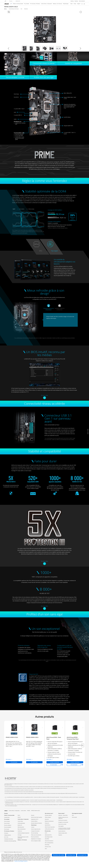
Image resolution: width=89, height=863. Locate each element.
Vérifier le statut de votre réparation (63, 818)
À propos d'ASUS (48, 815)
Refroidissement (21, 827)
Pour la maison (7, 821)
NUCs (19, 815)
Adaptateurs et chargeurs (36, 838)
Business (76, 1)
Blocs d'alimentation (22, 829)
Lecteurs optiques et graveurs (23, 833)
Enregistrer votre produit (63, 822)
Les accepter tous (82, 855)
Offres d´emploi (48, 817)
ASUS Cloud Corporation (50, 827)
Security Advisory (61, 831)
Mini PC (19, 817)
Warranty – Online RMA (62, 815)
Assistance (26, 8)
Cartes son (20, 831)
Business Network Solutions (36, 823)
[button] (72, 1)
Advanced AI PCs (48, 834)
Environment (74, 817)
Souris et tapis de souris (35, 829)
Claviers (32, 827)
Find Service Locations (62, 820)
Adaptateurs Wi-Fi (34, 819)
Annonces (47, 819)
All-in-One (6, 837)
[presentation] (62, 765)
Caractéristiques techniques (14, 8)
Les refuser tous (71, 855)
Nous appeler (61, 826)
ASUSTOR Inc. (47, 825)
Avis (21, 8)
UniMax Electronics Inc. (49, 829)
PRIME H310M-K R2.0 (11, 7)
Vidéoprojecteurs (7, 835)
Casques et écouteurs (35, 831)
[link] (6, 3)
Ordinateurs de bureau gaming (10, 840)
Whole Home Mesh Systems (36, 817)
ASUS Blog (47, 844)
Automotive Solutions (49, 840)
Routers (32, 815)
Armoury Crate (48, 846)
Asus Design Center (48, 836)
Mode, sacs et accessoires (36, 834)
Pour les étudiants (7, 827)
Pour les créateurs (7, 825)
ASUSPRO (47, 838)
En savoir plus (14, 762)
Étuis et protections (35, 836)
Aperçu (5, 8)
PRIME (28, 810)
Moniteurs (6, 833)
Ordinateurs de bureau (8, 839)
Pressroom (47, 823)
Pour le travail (7, 823)
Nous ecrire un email (62, 824)
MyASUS (60, 835)
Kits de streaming (34, 833)
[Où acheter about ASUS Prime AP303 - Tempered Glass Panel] (82, 765)
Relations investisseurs (49, 821)
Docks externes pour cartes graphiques (23, 837)
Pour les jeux (6, 829)
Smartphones (6, 817)
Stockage (19, 834)
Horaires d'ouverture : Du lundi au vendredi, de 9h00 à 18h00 (64, 829)
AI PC (46, 833)
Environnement (82, 1)
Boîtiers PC (20, 825)
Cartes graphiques (21, 823)
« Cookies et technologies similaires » (21, 861)
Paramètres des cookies (58, 855)
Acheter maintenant (54, 762)
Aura (46, 848)
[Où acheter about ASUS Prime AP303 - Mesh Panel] (62, 765)
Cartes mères (20, 821)
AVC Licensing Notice (49, 842)
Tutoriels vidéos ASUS (62, 833)
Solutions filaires (34, 821)
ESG (73, 815)
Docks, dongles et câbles (36, 840)
